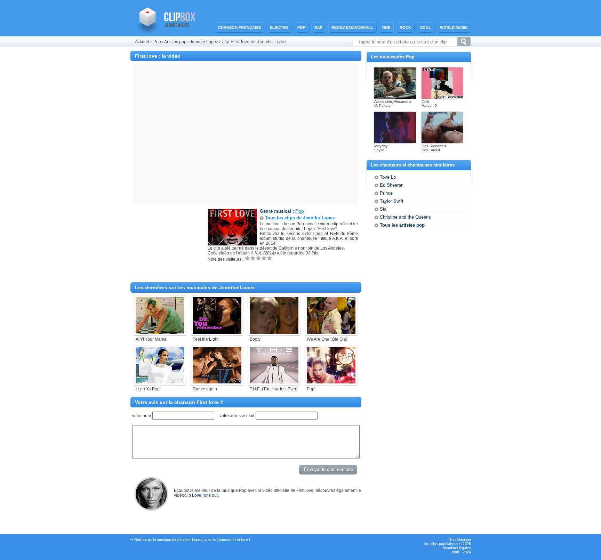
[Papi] (331, 382)
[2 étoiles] (253, 258)
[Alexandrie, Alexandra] (395, 97)
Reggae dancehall (352, 27)
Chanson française (239, 27)
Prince (386, 193)
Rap (318, 27)
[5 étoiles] (269, 258)
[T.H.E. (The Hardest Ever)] (274, 382)
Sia (383, 209)
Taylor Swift (391, 201)
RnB (386, 27)
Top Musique (460, 539)
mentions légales (457, 548)
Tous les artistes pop (402, 225)
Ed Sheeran (391, 185)
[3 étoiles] (258, 258)
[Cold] (442, 97)
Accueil (142, 41)
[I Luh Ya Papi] (160, 382)
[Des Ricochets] (442, 141)
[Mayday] (395, 141)
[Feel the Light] (217, 332)
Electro (279, 27)
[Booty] (274, 332)
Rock (405, 27)
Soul (425, 27)
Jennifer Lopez (204, 41)
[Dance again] (217, 382)
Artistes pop (175, 41)
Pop (301, 27)
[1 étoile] (247, 258)
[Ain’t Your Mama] (160, 332)
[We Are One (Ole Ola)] (331, 332)
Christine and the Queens (405, 217)
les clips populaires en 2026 (447, 544)
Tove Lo (388, 177)
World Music (454, 27)
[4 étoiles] (264, 258)
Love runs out (205, 495)
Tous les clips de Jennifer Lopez (300, 217)
